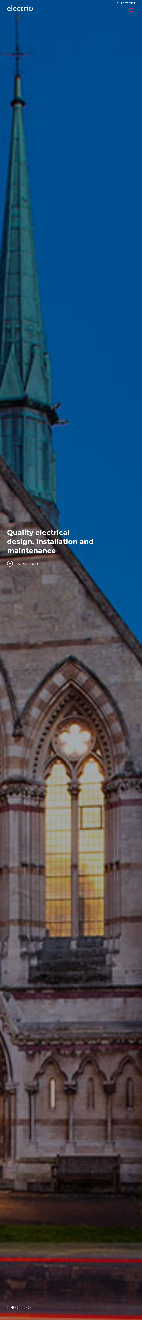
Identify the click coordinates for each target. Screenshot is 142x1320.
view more (29, 554)
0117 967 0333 (126, 3)
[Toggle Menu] (131, 10)
